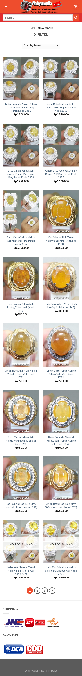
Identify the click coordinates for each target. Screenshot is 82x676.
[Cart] (76, 7)
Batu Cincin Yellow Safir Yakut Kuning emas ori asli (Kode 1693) (21, 440)
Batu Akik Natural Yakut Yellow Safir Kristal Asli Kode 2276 (21, 570)
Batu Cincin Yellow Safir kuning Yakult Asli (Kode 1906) (21, 307)
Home (32, 28)
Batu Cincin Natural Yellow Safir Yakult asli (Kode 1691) (21, 505)
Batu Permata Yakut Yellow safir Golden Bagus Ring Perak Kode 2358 (21, 107)
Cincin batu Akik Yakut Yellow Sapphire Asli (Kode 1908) (61, 241)
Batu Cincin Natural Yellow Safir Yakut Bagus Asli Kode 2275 (61, 570)
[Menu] (6, 7)
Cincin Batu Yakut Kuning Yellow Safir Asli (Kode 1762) (61, 374)
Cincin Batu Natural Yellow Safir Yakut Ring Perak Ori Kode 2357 (61, 107)
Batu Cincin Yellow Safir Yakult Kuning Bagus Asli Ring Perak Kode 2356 (21, 174)
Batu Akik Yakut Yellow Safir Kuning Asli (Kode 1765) (61, 305)
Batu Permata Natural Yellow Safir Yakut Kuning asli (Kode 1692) (61, 440)
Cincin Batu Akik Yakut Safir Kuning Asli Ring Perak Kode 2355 (61, 174)
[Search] (76, 17)
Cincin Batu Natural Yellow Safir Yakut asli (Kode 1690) (61, 505)
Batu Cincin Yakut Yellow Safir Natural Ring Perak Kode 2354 (21, 241)
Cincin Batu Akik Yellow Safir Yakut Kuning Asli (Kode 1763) (21, 374)
